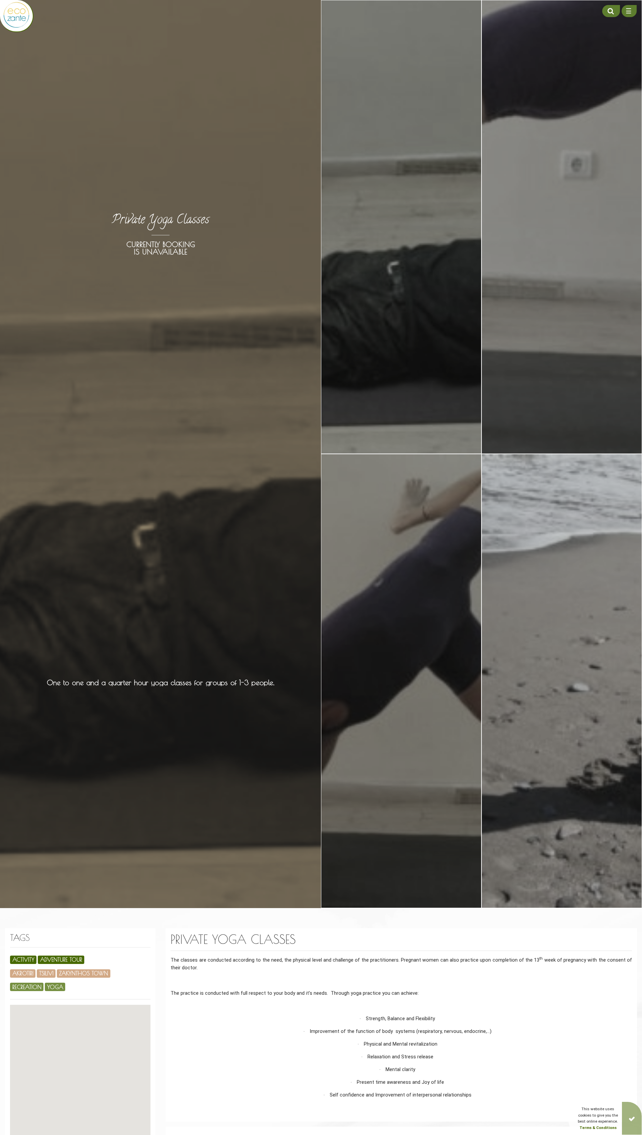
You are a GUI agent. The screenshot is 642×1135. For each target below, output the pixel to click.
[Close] (632, 1118)
